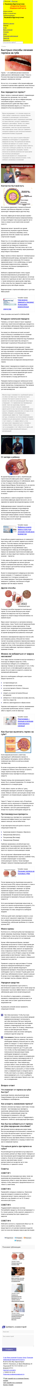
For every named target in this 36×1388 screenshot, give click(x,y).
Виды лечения (11, 1357)
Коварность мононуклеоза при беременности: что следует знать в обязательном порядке (17, 1298)
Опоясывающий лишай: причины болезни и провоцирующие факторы (17, 1317)
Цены (24, 1357)
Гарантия (15, 1359)
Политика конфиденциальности (13, 1374)
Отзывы (19, 1357)
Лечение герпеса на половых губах (16, 1263)
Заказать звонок (8, 23)
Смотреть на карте (9, 1370)
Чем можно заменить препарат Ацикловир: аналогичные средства (18, 304)
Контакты (21, 1359)
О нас (5, 1357)
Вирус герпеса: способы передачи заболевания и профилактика (17, 1279)
